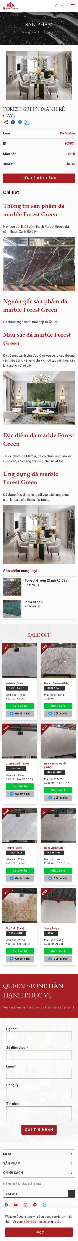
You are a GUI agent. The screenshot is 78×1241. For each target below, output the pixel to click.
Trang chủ (28, 32)
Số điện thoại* (17, 1048)
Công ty (12, 1085)
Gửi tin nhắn (39, 1130)
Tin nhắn (13, 1104)
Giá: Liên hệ (20, 706)
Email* (11, 1066)
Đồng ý (39, 1232)
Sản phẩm (49, 32)
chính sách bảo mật (29, 1221)
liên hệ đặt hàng (39, 178)
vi (62, 5)
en (66, 5)
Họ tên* (12, 1029)
